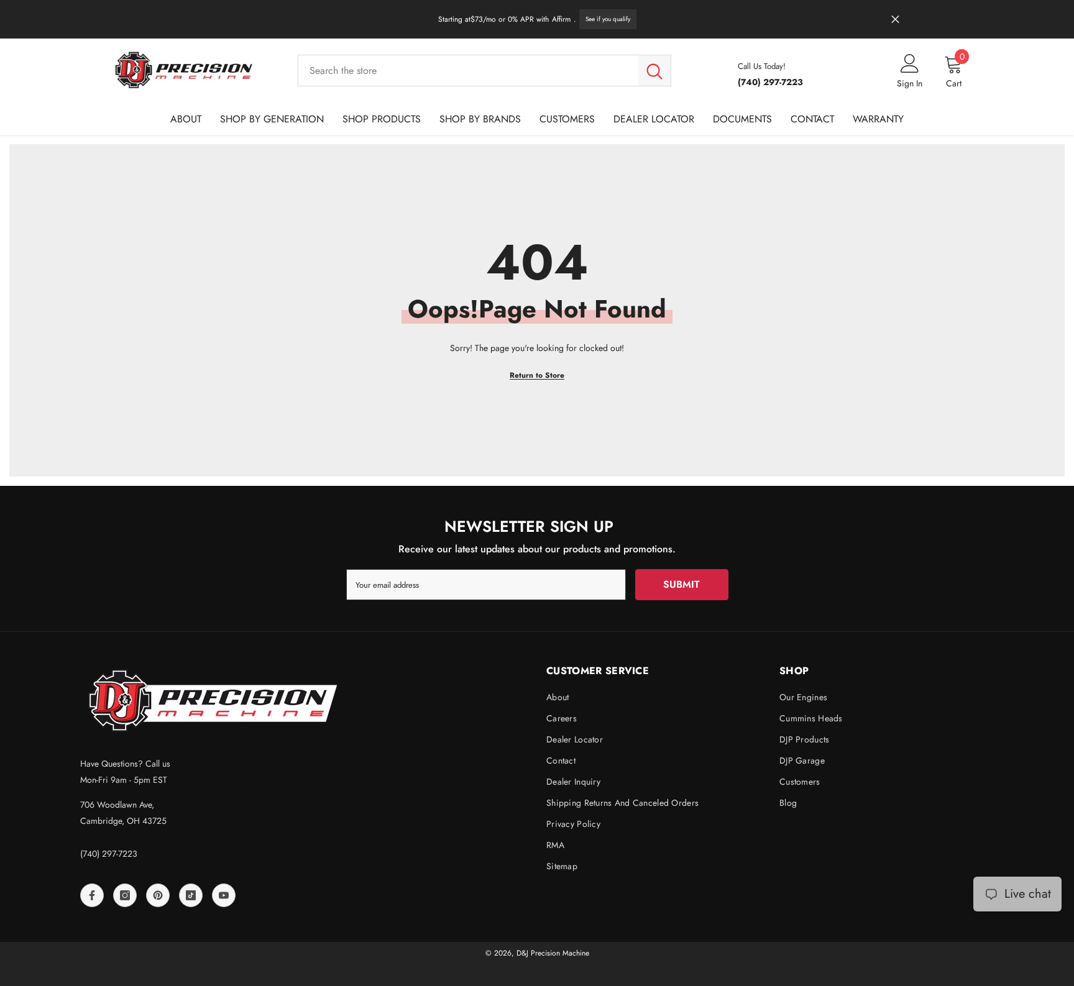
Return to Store (537, 375)
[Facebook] (92, 895)
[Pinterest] (158, 895)
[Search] (484, 70)
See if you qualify (607, 19)
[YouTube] (224, 895)
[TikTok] (191, 895)
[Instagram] (125, 895)
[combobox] (468, 70)
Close (895, 19)
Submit (681, 584)
